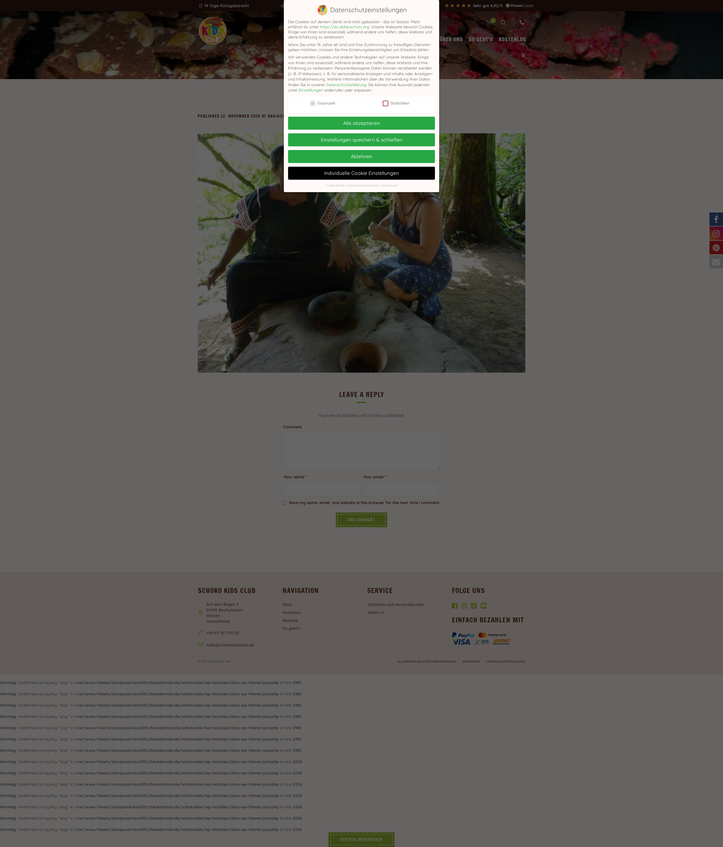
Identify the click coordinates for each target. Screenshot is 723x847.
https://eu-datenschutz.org (344, 26)
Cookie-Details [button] (335, 185)
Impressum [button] (390, 185)
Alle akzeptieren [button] (361, 123)
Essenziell (326, 103)
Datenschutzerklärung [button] (364, 185)
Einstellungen (311, 90)
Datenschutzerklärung (346, 84)
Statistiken (400, 103)
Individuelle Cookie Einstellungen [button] (361, 173)
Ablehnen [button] (361, 156)
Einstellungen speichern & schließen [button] (361, 139)
